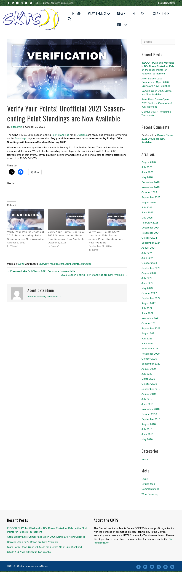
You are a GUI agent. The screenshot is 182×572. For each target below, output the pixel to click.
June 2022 (147, 313)
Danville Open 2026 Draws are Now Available (32, 541)
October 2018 (149, 414)
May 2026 (147, 177)
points (75, 263)
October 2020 (149, 358)
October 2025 (149, 192)
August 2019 (148, 393)
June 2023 (147, 283)
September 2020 (150, 363)
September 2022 (150, 298)
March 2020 (148, 378)
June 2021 (147, 343)
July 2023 (146, 278)
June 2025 (147, 212)
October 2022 (149, 293)
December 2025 (150, 182)
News (121, 13)
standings (86, 263)
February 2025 (149, 222)
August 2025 (148, 202)
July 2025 (146, 207)
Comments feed (150, 488)
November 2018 (150, 409)
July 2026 (146, 167)
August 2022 (148, 303)
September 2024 (150, 242)
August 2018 (148, 424)
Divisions (82, 134)
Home (76, 13)
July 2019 (146, 398)
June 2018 (147, 434)
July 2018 (146, 429)
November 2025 (150, 187)
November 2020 (150, 353)
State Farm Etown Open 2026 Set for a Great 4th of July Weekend (156, 103)
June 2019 (147, 404)
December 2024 (150, 227)
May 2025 (147, 217)
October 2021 (149, 323)
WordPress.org (149, 494)
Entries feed (148, 483)
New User (170, 3)
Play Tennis (97, 13)
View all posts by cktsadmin (44, 296)
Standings (161, 13)
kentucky (44, 263)
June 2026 (147, 172)
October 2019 (149, 383)
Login (161, 3)
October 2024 (149, 237)
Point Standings (60, 134)
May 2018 (147, 439)
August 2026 (148, 162)
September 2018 (150, 419)
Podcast (139, 13)
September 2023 (150, 268)
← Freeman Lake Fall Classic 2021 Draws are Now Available (41, 271)
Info (120, 24)
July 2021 (146, 338)
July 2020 (146, 373)
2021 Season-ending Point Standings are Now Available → (94, 274)
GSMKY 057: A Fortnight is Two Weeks (29, 551)
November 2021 (150, 318)
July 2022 (146, 308)
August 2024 (148, 247)
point (68, 263)
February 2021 (149, 348)
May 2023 (147, 288)
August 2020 (148, 368)
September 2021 (150, 328)
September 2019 (150, 389)
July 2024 (146, 252)
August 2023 (148, 273)
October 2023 (149, 262)
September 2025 (150, 197)
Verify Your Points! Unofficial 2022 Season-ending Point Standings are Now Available (25, 235)
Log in (144, 478)
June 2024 (147, 257)
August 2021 (148, 333)
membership (57, 263)
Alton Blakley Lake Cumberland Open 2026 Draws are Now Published (155, 82)
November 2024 (150, 232)
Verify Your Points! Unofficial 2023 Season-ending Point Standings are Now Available (66, 235)
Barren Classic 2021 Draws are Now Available (157, 139)
